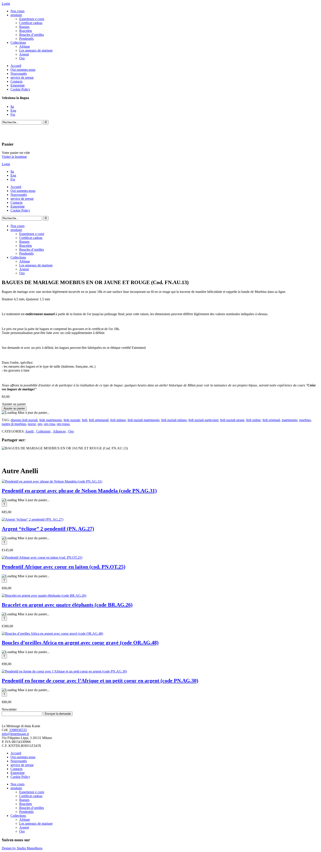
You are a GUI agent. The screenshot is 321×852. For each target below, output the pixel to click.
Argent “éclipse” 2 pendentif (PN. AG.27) (48, 529)
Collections (18, 42)
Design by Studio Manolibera (22, 848)
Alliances (59, 431)
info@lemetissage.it (15, 734)
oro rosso (63, 424)
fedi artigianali (99, 420)
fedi (84, 420)
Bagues (24, 27)
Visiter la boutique (14, 156)
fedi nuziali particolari (203, 420)
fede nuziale (72, 420)
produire (16, 15)
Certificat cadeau (30, 23)
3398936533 (18, 730)
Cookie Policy (20, 89)
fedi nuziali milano (174, 420)
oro (40, 424)
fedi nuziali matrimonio (143, 420)
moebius (305, 420)
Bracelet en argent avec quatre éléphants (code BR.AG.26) (67, 605)
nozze (32, 424)
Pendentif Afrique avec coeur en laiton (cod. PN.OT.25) (63, 567)
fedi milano (118, 420)
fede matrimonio (50, 420)
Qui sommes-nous (22, 69)
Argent (24, 54)
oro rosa (49, 424)
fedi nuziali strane (232, 420)
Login (6, 3)
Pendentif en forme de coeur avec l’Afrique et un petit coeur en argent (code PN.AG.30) (100, 680)
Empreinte (17, 85)
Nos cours (17, 11)
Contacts (16, 81)
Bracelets (25, 31)
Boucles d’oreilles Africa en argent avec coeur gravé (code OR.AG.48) (80, 642)
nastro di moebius (14, 424)
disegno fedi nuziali (24, 420)
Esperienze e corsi (31, 19)
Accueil (15, 66)
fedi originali (271, 420)
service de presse (22, 77)
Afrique (24, 46)
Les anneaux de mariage (36, 50)
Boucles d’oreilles (31, 35)
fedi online (253, 420)
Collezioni (43, 431)
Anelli (29, 431)
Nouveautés (18, 73)
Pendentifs (26, 38)
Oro (22, 58)
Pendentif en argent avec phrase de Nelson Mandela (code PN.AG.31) (79, 491)
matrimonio (289, 420)
